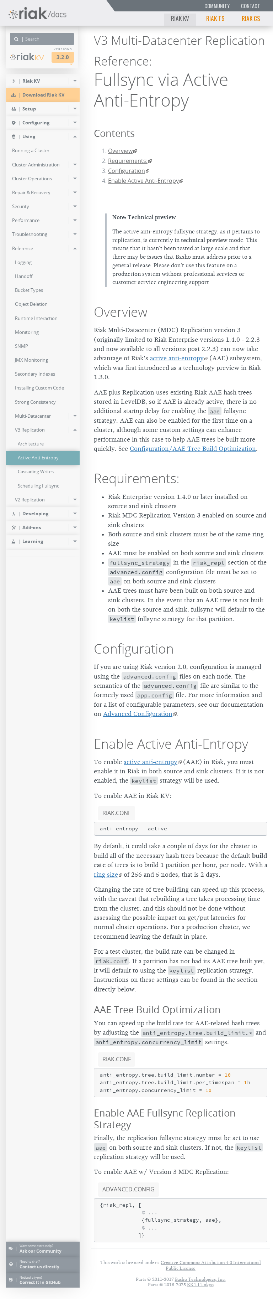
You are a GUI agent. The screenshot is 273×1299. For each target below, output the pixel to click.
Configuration (126, 171)
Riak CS (251, 18)
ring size (106, 874)
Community (217, 6)
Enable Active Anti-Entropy (143, 181)
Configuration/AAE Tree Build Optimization (193, 448)
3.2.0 (63, 57)
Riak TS (215, 18)
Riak (30, 57)
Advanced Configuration (137, 713)
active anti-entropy (177, 358)
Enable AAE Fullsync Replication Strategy (165, 1118)
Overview (120, 151)
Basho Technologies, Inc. (200, 1279)
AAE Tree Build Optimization (157, 1009)
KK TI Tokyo (200, 1284)
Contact (250, 6)
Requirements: (128, 161)
